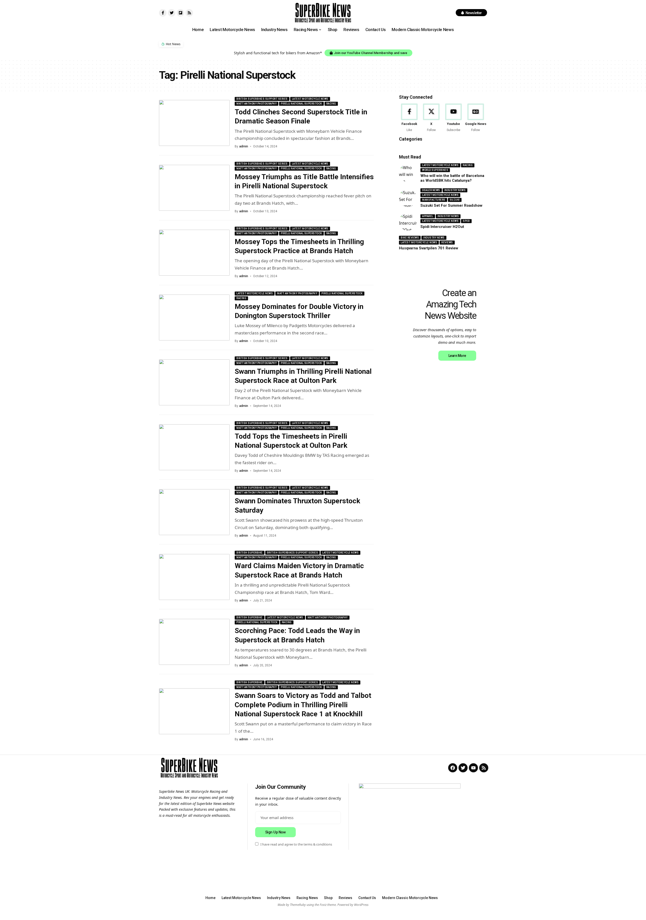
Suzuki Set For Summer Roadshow (451, 205)
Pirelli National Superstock (301, 103)
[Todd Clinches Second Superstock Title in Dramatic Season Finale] (194, 123)
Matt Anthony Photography (256, 103)
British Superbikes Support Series (262, 98)
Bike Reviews (410, 237)
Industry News (455, 190)
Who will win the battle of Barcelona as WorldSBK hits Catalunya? (452, 178)
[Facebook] (409, 118)
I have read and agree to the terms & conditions (296, 844)
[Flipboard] (180, 13)
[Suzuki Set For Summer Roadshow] (408, 198)
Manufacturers (433, 199)
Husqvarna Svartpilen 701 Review (428, 248)
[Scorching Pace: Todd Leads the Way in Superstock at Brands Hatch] (194, 642)
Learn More (457, 356)
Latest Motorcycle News (310, 98)
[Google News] (475, 118)
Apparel (427, 216)
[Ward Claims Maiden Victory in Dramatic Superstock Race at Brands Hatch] (194, 577)
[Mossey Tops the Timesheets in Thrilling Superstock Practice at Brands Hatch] (194, 253)
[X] (431, 118)
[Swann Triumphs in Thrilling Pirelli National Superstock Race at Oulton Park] (194, 382)
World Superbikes (435, 170)
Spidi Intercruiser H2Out (442, 226)
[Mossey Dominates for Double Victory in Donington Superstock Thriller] (194, 317)
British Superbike (249, 552)
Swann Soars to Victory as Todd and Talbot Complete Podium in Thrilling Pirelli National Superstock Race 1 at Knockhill (303, 704)
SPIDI (466, 221)
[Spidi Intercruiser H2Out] (408, 222)
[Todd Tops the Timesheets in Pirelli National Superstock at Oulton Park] (194, 447)
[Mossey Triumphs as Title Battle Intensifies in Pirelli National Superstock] (194, 188)
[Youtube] (453, 118)
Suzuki (455, 199)
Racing (331, 103)
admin (243, 146)
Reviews (447, 242)
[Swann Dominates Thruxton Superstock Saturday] (194, 512)
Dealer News (431, 190)
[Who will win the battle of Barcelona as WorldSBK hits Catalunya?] (408, 173)
